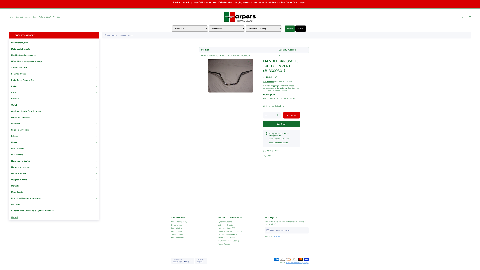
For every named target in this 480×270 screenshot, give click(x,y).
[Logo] (240, 17)
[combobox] (286, 35)
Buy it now (281, 124)
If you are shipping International (275, 86)
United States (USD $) (181, 262)
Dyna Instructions (225, 222)
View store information (278, 142)
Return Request (177, 237)
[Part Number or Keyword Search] (104, 35)
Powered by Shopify (302, 263)
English (200, 262)
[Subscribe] (305, 230)
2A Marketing (277, 236)
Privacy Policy (176, 228)
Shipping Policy (177, 234)
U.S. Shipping (268, 81)
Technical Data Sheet (226, 237)
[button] (470, 17)
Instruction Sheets (225, 225)
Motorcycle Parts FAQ (226, 228)
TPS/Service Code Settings (229, 241)
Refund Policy (176, 231)
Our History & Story (179, 222)
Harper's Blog (176, 225)
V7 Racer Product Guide (227, 234)
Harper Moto (290, 263)
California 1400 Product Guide (230, 231)
